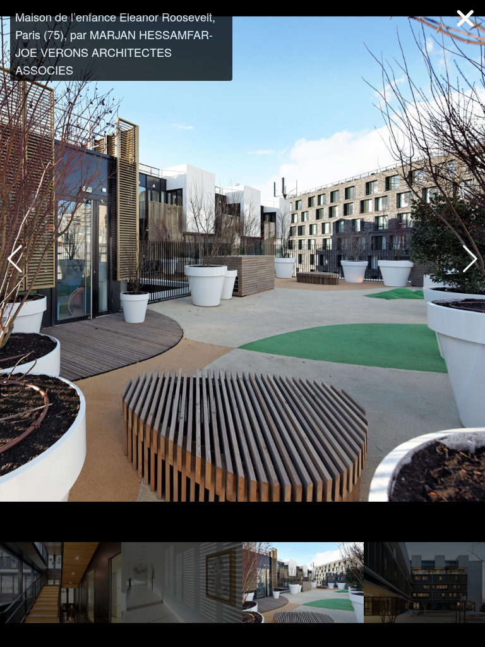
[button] (470, 259)
